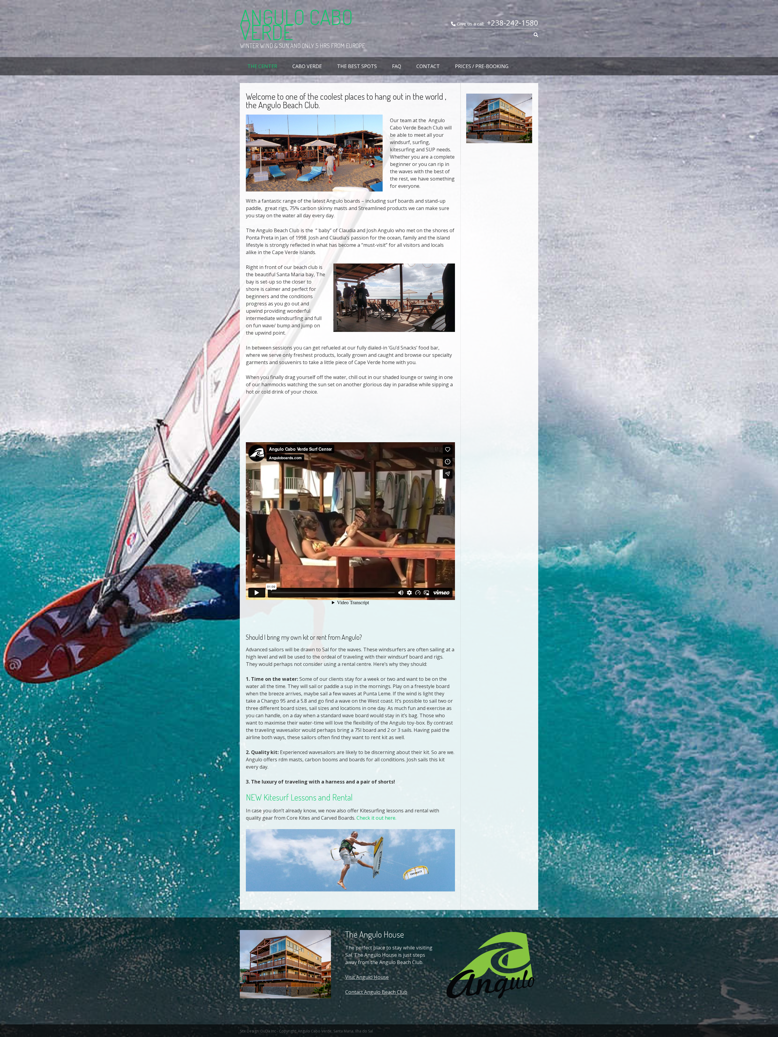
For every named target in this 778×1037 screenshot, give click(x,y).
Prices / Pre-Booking (481, 66)
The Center (262, 66)
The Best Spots (357, 66)
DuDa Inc (268, 1031)
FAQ (396, 66)
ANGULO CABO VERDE (296, 24)
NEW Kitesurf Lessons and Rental (299, 797)
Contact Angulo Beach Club (376, 992)
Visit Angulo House (367, 977)
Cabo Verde (307, 66)
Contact (428, 66)
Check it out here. (376, 818)
